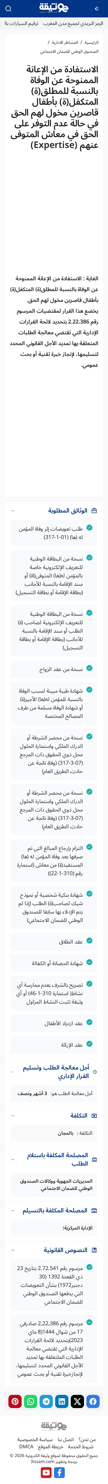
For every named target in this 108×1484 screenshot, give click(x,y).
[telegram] (46, 1401)
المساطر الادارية (65, 43)
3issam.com (42, 1461)
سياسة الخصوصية (35, 1439)
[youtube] (46, 1472)
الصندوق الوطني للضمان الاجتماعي (69, 52)
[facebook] (93, 1401)
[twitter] (77, 1401)
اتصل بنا (66, 1439)
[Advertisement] (54, 214)
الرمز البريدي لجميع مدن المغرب (73, 23)
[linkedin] (61, 1401)
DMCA (26, 1446)
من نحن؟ (87, 1439)
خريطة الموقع (50, 1446)
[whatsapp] (30, 1401)
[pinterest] (15, 1401)
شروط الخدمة (81, 1446)
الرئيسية (91, 43)
